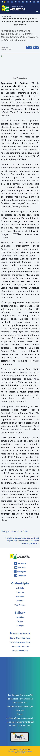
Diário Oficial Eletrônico (20, 638)
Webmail (22, 575)
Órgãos (20, 621)
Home (4, 16)
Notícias (9, 16)
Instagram (22, 571)
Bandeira (20, 596)
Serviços (20, 625)
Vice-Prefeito (20, 605)
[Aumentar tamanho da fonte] (19, 1)
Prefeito (20, 600)
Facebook (22, 563)
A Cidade (20, 588)
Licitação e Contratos (20, 646)
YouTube (22, 567)
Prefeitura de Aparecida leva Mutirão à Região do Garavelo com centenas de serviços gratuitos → (22, 541)
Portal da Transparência (20, 642)
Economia (20, 592)
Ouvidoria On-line (20, 650)
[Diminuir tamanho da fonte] (16, 1)
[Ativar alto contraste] (23, 2)
